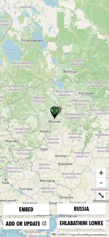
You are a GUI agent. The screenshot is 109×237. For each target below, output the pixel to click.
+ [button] (101, 172)
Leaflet (61, 234)
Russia (84, 208)
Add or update (24, 224)
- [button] (101, 182)
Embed (26, 209)
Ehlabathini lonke (81, 223)
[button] (54, 112)
